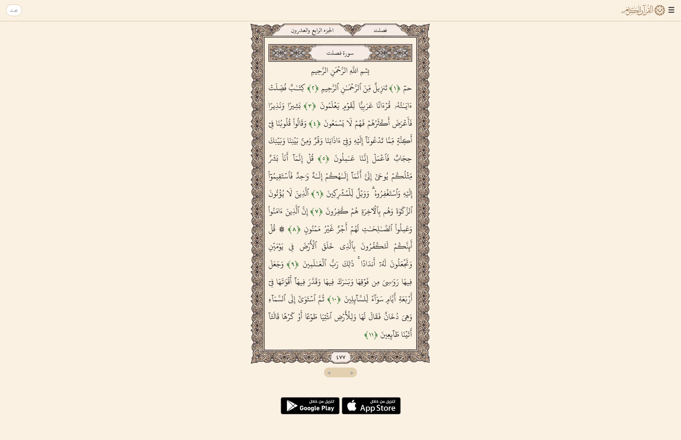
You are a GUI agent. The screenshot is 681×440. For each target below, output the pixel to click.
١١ (371, 334)
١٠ (334, 299)
